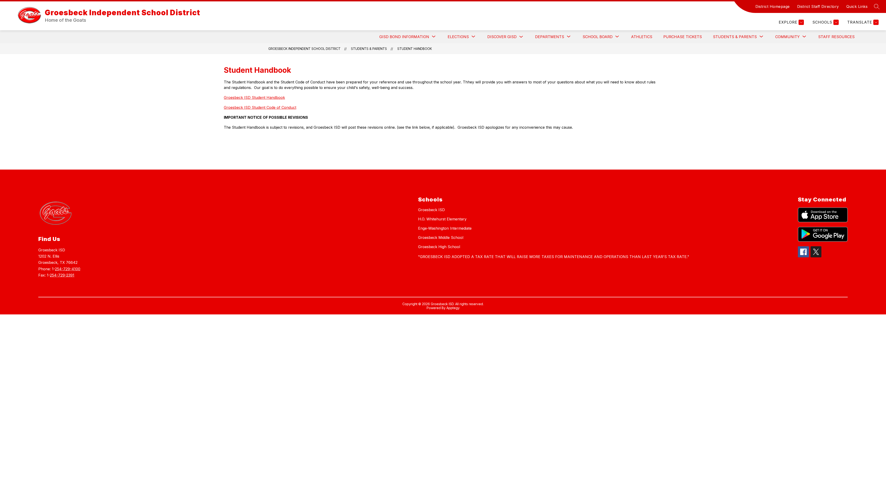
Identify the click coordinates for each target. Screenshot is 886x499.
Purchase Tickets (682, 36)
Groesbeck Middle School (440, 237)
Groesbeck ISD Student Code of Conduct (260, 107)
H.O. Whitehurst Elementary (442, 219)
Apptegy (453, 308)
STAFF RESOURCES (836, 36)
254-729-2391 (62, 275)
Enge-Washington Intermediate (445, 228)
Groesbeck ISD (431, 209)
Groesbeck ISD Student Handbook (254, 97)
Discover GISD (502, 36)
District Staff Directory (818, 6)
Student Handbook (414, 49)
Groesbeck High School (439, 246)
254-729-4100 (67, 269)
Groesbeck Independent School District (304, 49)
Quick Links (857, 6)
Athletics (641, 36)
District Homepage (772, 6)
